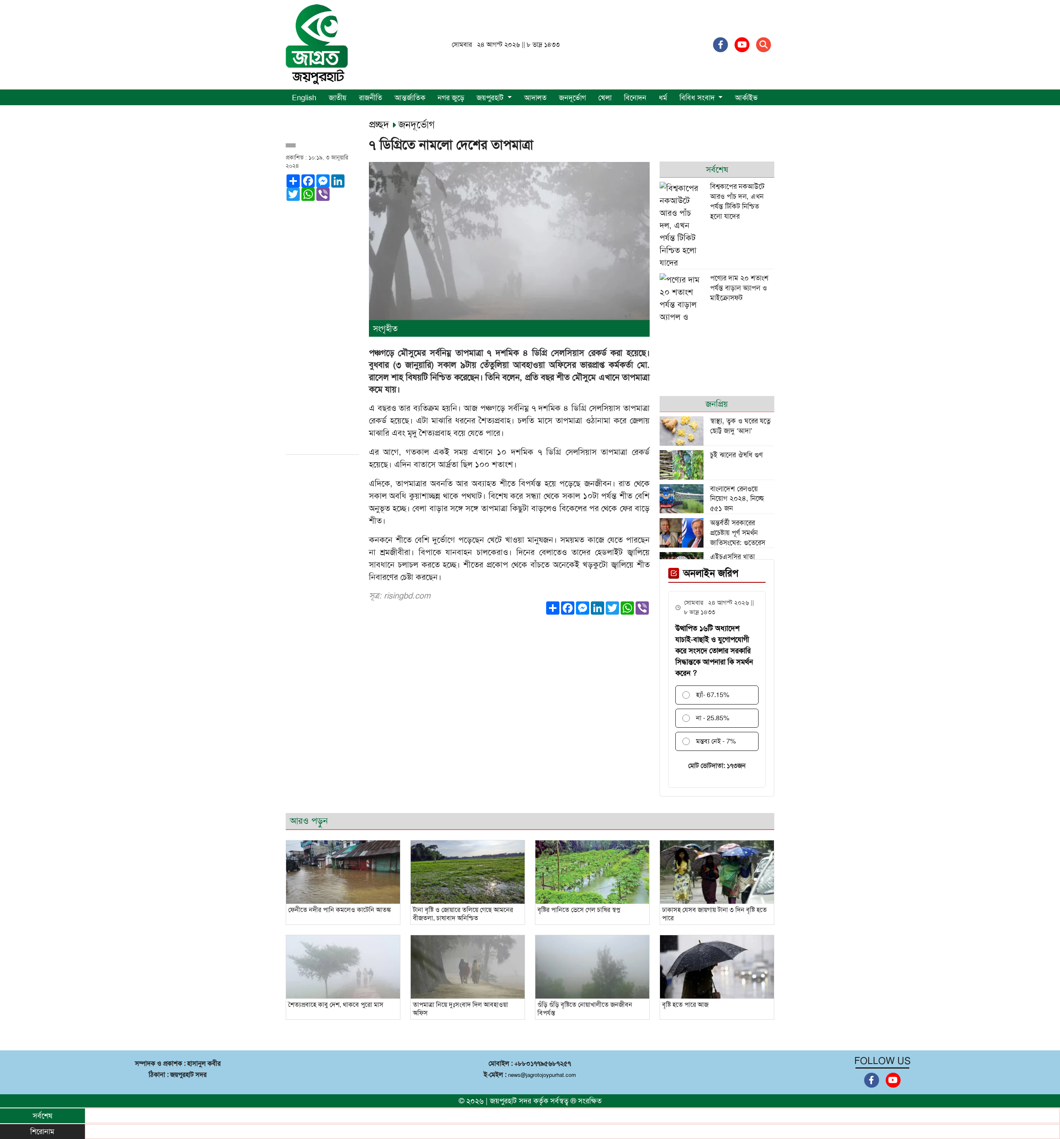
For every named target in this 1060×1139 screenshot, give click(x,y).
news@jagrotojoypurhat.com (542, 1075)
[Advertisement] (322, 325)
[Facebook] (720, 44)
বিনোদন (635, 98)
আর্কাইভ (746, 98)
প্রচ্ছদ (380, 124)
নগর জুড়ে (451, 98)
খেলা (605, 98)
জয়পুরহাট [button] (491, 98)
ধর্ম (663, 98)
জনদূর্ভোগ (572, 98)
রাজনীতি (370, 98)
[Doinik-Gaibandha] (317, 44)
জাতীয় (338, 98)
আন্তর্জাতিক (410, 98)
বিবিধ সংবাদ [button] (698, 98)
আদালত (535, 98)
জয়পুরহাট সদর (510, 1101)
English (304, 98)
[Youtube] (742, 44)
